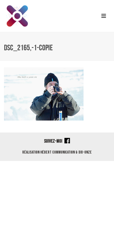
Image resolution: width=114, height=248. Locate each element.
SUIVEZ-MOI (53, 141)
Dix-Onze (85, 152)
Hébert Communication (57, 152)
